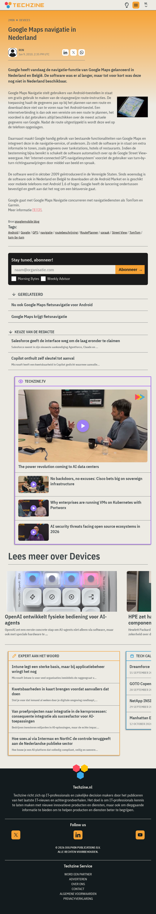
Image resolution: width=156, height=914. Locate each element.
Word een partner (78, 874)
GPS (35, 232)
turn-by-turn (16, 237)
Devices (24, 20)
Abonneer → (131, 269)
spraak (105, 232)
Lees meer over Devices (54, 556)
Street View (119, 232)
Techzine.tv (35, 381)
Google (25, 232)
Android (13, 232)
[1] (34, 210)
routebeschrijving (66, 232)
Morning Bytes (28, 278)
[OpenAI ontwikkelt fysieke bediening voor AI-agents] (61, 591)
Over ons (78, 884)
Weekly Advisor (58, 278)
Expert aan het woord (38, 656)
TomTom (135, 232)
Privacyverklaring (78, 899)
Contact (78, 889)
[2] (39, 210)
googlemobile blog (27, 221)
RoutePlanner (89, 232)
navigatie (46, 232)
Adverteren (78, 879)
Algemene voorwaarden (78, 894)
